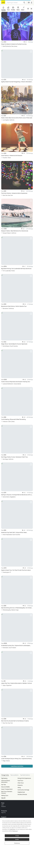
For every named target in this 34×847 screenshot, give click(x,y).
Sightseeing (4, 778)
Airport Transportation (6, 789)
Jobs (2, 805)
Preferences (17, 843)
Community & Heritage (23, 790)
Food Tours (20, 780)
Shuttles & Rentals (22, 794)
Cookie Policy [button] (12, 829)
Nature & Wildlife (5, 787)
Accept (17, 835)
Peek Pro (3, 812)
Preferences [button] (15, 831)
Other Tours (21, 783)
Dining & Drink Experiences (24, 778)
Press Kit (3, 806)
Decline (17, 839)
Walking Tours (4, 795)
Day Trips (3, 784)
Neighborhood (21, 792)
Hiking (19, 787)
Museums (20, 785)
